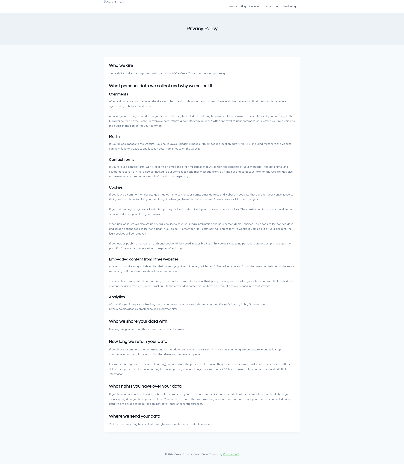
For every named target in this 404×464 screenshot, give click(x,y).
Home (233, 6)
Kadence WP (231, 454)
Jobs (268, 6)
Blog (243, 6)
